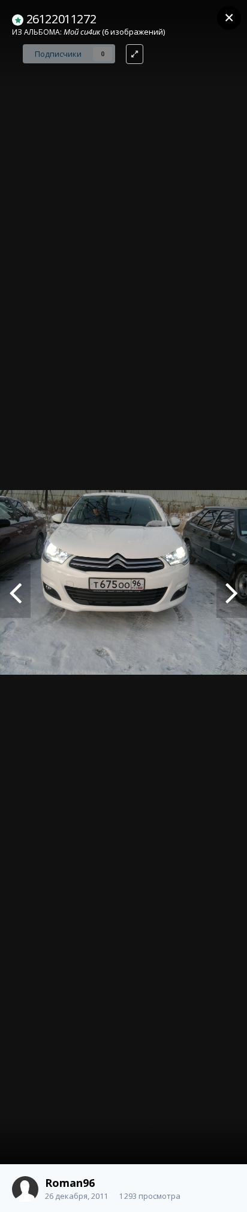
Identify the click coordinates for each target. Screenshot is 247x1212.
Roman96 (70, 1183)
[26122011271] (231, 591)
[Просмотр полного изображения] (134, 54)
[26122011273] (15, 591)
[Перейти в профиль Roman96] (25, 1189)
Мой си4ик (82, 31)
